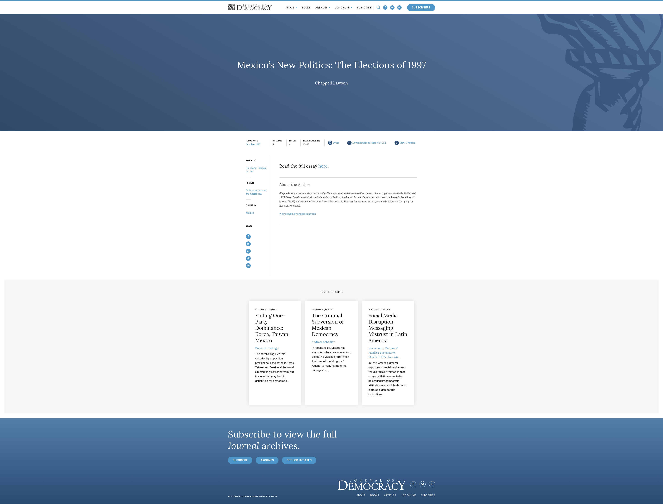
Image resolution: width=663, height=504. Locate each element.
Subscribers (421, 7)
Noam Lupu (375, 348)
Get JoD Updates (299, 460)
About (290, 7)
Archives (267, 460)
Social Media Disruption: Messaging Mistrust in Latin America (387, 328)
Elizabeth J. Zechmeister (384, 357)
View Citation (407, 142)
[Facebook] (385, 7)
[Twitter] (392, 7)
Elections (251, 167)
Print (336, 142)
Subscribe (364, 7)
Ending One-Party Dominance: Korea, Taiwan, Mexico (272, 328)
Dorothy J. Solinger (267, 348)
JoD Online (342, 7)
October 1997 (253, 144)
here (323, 166)
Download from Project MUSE (369, 142)
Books (306, 7)
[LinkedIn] (399, 7)
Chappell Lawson (331, 83)
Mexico (250, 212)
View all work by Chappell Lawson (297, 213)
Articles (321, 7)
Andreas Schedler (323, 342)
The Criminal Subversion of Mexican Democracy (328, 324)
